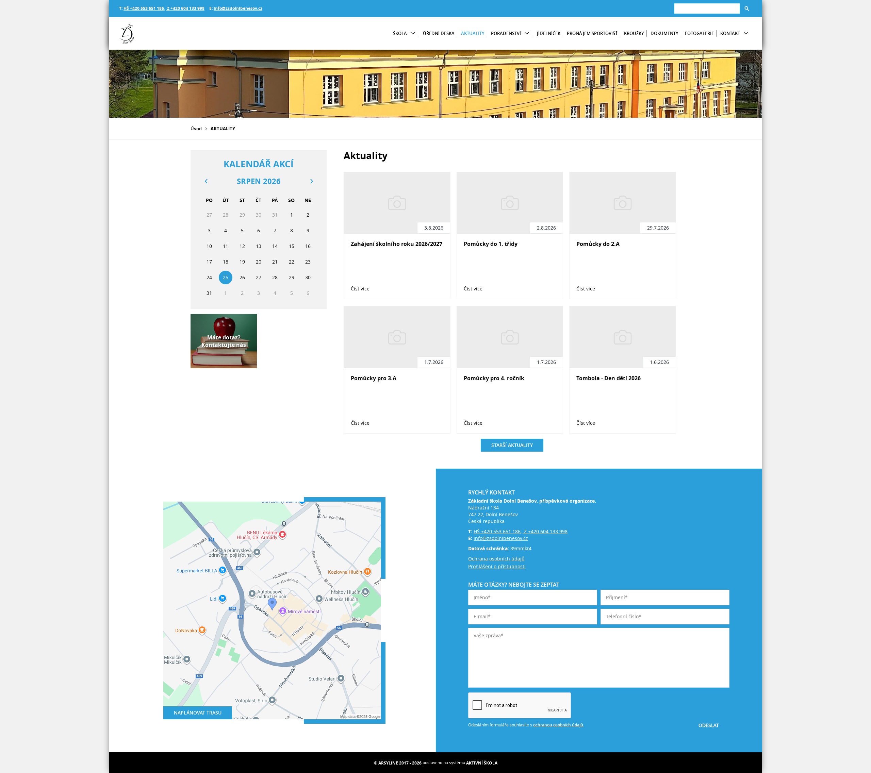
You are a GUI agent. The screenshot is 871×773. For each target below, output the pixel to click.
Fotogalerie (699, 33)
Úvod (196, 128)
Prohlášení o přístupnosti (497, 566)
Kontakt (730, 33)
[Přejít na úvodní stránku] (160, 33)
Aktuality (472, 33)
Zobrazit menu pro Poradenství (526, 33)
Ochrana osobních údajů (496, 558)
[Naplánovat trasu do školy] (272, 610)
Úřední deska (439, 33)
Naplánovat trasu (197, 712)
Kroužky (634, 33)
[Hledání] (707, 8)
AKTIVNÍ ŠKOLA (481, 763)
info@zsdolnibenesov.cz (238, 8)
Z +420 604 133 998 (185, 8)
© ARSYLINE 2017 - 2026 (398, 763)
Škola (400, 33)
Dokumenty (664, 33)
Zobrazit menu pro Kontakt (746, 33)
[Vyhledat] (747, 8)
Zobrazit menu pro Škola (412, 33)
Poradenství (506, 33)
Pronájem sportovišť (592, 33)
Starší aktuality (512, 445)
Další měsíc (311, 181)
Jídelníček (548, 33)
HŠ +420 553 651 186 (144, 8)
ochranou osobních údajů (558, 725)
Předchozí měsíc (206, 181)
